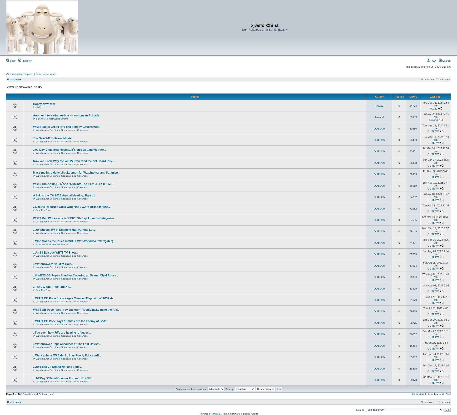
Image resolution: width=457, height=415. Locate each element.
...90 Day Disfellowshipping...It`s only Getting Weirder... (69, 149)
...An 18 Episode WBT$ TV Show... (55, 252)
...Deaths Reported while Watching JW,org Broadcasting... (71, 207)
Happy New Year (44, 104)
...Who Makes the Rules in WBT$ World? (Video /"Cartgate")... (74, 241)
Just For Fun (43, 210)
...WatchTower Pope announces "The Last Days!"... (67, 344)
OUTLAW (379, 128)
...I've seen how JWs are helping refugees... (62, 332)
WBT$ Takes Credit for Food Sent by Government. (66, 127)
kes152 (379, 105)
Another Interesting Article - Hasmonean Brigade (66, 115)
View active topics (46, 74)
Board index (14, 79)
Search (446, 60)
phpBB (216, 413)
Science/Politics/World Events (52, 118)
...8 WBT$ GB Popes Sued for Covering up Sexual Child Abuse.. (75, 275)
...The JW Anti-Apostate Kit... (52, 287)
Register (26, 60)
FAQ (433, 60)
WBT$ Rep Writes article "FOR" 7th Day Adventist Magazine (73, 218)
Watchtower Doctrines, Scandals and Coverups (62, 130)
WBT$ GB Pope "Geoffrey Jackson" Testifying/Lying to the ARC (76, 309)
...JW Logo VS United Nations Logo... (57, 367)
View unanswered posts (20, 74)
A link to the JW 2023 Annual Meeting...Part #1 (64, 195)
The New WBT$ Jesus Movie (52, 138)
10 (443, 394)
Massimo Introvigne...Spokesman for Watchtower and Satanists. (76, 172)
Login (12, 60)
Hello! (39, 107)
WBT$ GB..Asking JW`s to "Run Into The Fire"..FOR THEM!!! (73, 184)
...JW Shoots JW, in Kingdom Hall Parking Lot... (64, 229)
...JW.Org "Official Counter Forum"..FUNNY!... (63, 378)
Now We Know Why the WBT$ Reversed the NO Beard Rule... (74, 161)
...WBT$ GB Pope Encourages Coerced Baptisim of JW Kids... (74, 298)
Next (448, 394)
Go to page (418, 394)
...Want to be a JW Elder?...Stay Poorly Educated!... (67, 355)
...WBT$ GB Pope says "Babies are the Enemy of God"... (71, 321)
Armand (379, 117)
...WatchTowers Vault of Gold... (53, 264)
